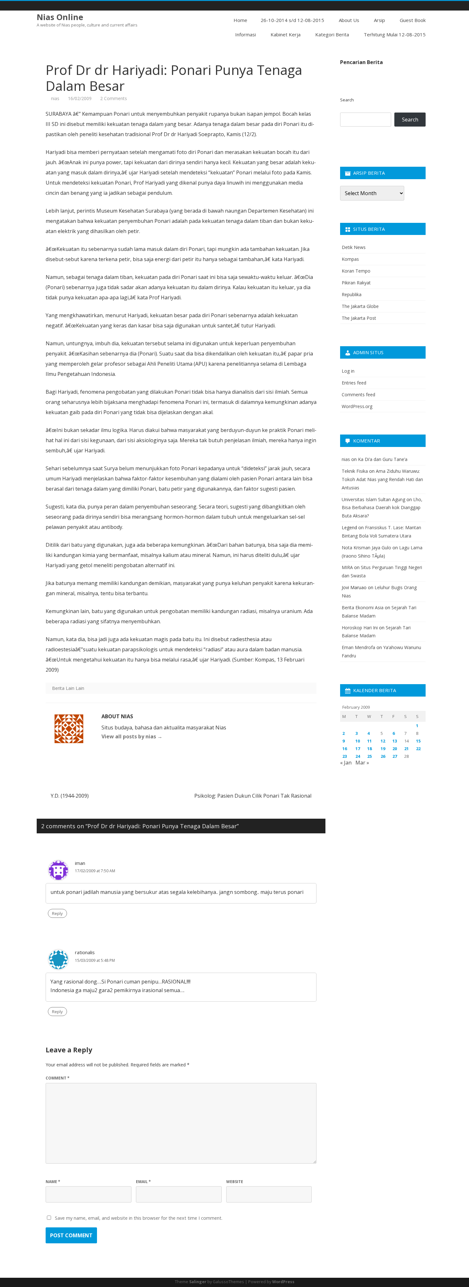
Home (240, 20)
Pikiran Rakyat (356, 283)
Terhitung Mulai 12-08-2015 (395, 34)
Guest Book (413, 20)
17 (357, 748)
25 (369, 756)
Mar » (362, 762)
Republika (351, 294)
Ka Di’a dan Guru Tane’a (382, 459)
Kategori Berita (332, 34)
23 (344, 756)
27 (394, 756)
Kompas (350, 259)
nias (55, 98)
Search (347, 100)
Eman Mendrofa (358, 647)
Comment (58, 1078)
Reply (57, 913)
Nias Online (60, 17)
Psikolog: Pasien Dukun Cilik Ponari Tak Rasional (253, 795)
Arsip (379, 20)
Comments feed (358, 394)
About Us (349, 20)
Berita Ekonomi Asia (362, 607)
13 (394, 741)
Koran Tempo (356, 271)
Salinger (197, 1281)
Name (53, 1181)
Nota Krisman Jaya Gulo (366, 548)
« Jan (346, 762)
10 (357, 741)
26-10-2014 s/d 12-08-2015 (292, 20)
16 (344, 748)
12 (383, 741)
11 (369, 741)
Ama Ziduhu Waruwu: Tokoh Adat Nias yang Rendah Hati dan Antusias (382, 479)
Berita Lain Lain (68, 688)
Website (234, 1181)
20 (394, 748)
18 (369, 748)
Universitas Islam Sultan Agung (373, 499)
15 (418, 741)
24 (357, 756)
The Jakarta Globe (360, 306)
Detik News (354, 247)
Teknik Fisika (355, 471)
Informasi (245, 34)
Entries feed (354, 383)
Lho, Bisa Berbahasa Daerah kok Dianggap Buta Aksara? (382, 507)
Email (143, 1181)
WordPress (283, 1281)
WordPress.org (357, 406)
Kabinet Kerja (286, 34)
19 (383, 748)
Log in (348, 371)
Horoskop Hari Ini (360, 628)
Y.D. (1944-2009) (69, 795)
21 (406, 748)
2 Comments (113, 98)
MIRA (347, 567)
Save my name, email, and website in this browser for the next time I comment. (138, 1218)
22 (418, 748)
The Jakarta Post (359, 318)
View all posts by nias (131, 736)
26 (383, 756)
